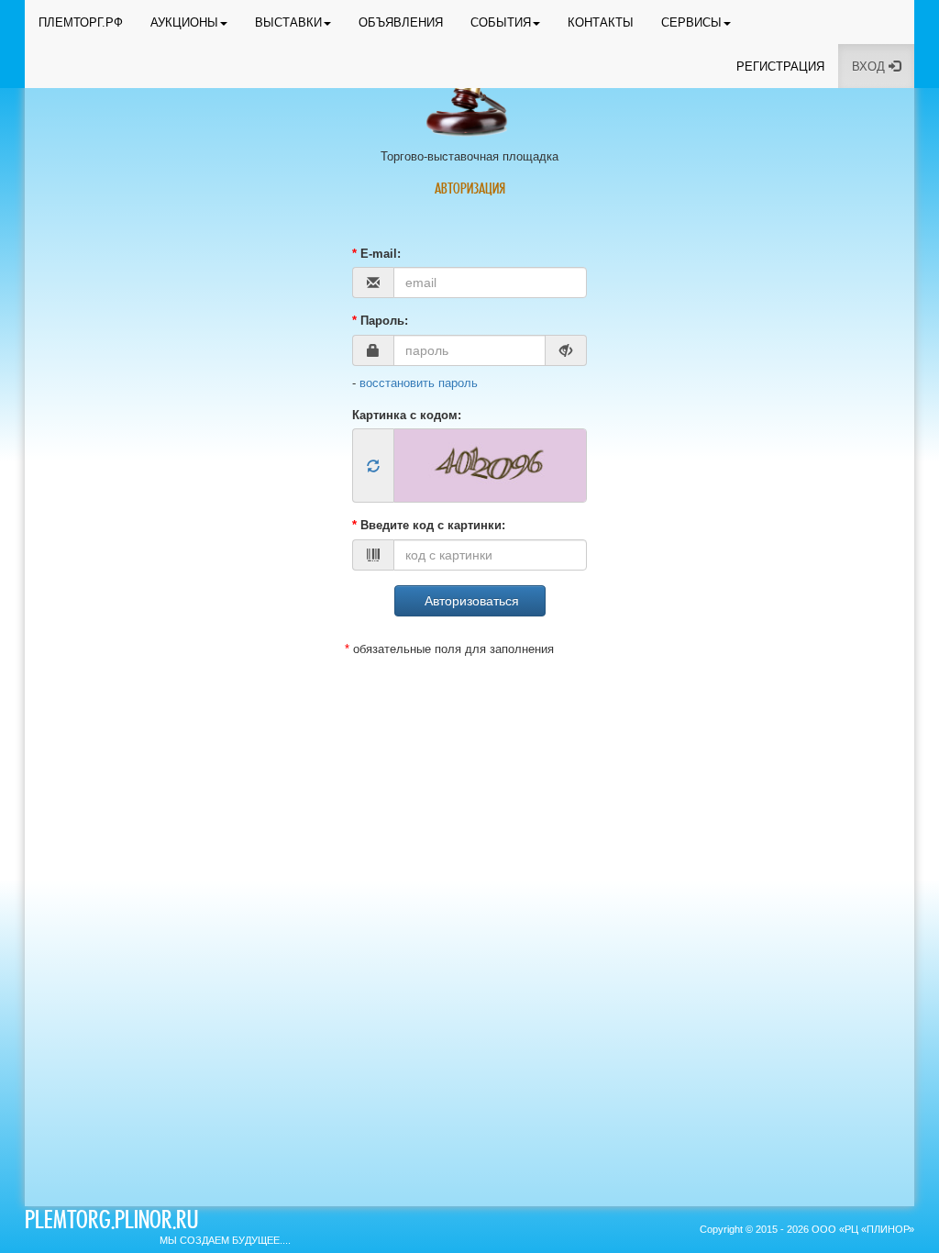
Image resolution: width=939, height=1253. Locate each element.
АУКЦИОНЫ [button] (184, 22)
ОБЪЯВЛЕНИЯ (401, 22)
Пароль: (380, 320)
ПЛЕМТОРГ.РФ (81, 22)
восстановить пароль (418, 383)
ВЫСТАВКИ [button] (288, 22)
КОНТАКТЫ (601, 22)
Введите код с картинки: (428, 525)
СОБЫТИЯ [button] (500, 22)
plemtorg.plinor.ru (111, 1222)
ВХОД (870, 66)
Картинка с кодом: (406, 415)
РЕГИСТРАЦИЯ (780, 66)
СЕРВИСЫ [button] (691, 22)
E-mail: (376, 254)
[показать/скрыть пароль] (566, 350)
